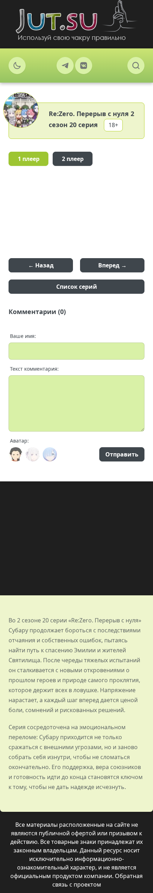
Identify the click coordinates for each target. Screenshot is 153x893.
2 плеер (73, 159)
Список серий (76, 287)
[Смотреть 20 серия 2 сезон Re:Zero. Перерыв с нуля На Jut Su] (76, 20)
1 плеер (28, 159)
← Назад (41, 265)
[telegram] (65, 65)
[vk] (83, 65)
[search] (135, 65)
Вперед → (112, 265)
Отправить (121, 454)
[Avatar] (16, 454)
